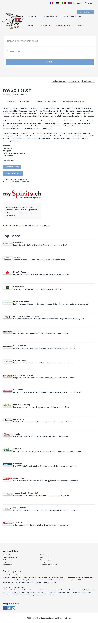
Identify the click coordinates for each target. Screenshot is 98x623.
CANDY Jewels (19, 507)
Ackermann (18, 522)
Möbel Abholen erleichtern (14, 587)
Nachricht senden (59, 81)
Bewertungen (63, 25)
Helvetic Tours (19, 272)
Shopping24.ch (64, 618)
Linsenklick (18, 242)
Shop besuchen (88, 81)
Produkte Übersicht (13, 173)
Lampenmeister (20, 360)
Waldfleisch (18, 287)
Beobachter (18, 390)
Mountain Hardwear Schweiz (26, 316)
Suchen (49, 62)
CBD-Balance (19, 449)
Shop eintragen (85, 12)
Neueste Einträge (72, 16)
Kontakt (80, 25)
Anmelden (89, 3)
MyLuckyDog (18, 419)
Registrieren (78, 3)
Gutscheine (45, 25)
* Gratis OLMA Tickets (48, 565)
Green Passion (19, 345)
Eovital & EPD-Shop (21, 404)
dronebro (17, 331)
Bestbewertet (51, 16)
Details (10, 101)
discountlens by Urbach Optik (26, 493)
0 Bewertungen (19, 94)
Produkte (24, 101)
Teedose (17, 257)
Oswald (16, 434)
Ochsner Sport (19, 478)
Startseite (33, 16)
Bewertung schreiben (73, 101)
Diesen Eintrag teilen (46, 101)
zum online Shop (12, 166)
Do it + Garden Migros (23, 375)
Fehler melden (74, 81)
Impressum (8, 565)
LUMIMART (17, 463)
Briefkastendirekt (21, 301)
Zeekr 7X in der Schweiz (13, 575)
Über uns (6, 562)
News (30, 25)
